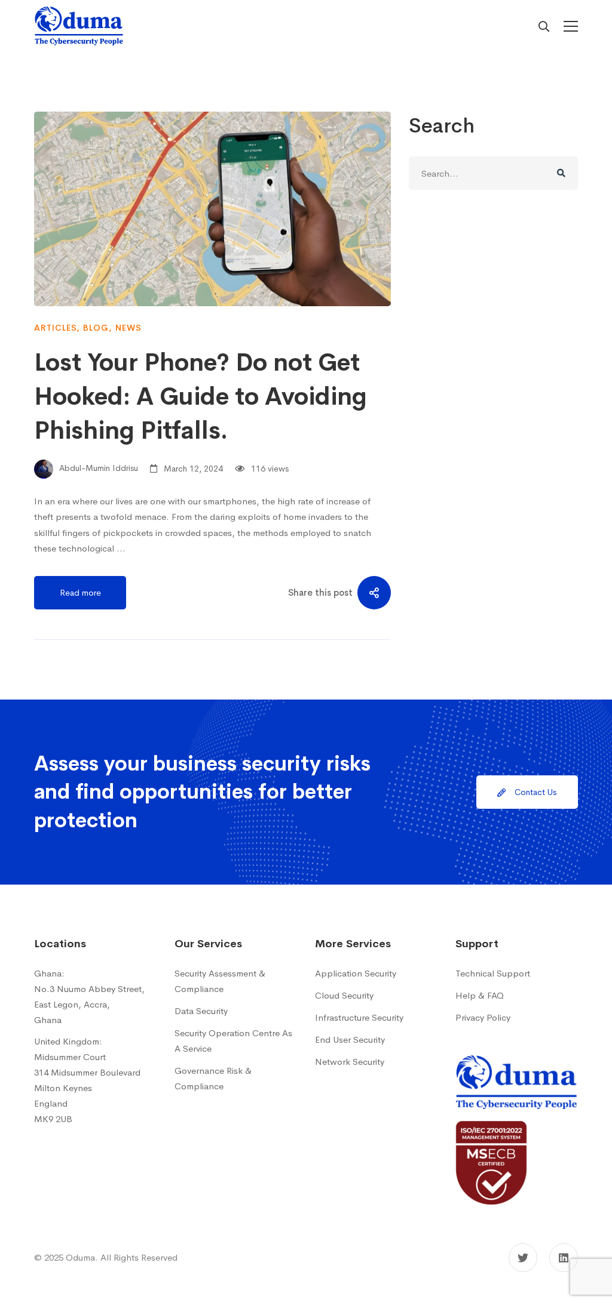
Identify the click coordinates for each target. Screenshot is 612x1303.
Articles (55, 327)
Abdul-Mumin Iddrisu (97, 468)
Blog (96, 327)
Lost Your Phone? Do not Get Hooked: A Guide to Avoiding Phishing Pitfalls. (200, 396)
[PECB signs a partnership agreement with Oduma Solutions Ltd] (491, 1128)
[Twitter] (523, 1257)
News (128, 327)
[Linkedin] (563, 1257)
